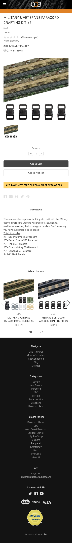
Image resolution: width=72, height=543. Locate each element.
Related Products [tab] (36, 271)
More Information (36, 355)
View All (36, 457)
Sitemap (36, 365)
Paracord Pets (36, 406)
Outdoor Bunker (36, 433)
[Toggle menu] (4, 4)
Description (36, 209)
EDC (36, 392)
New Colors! (36, 385)
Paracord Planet (36, 422)
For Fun (36, 395)
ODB (36, 425)
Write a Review (11, 41)
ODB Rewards (36, 351)
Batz (36, 450)
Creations (36, 403)
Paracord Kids (36, 399)
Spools (36, 381)
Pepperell (36, 443)
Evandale (36, 454)
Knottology (36, 447)
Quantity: (36, 148)
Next (68, 303)
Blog (36, 362)
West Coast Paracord (36, 429)
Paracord (36, 388)
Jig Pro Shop (36, 436)
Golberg (36, 440)
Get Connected (36, 358)
